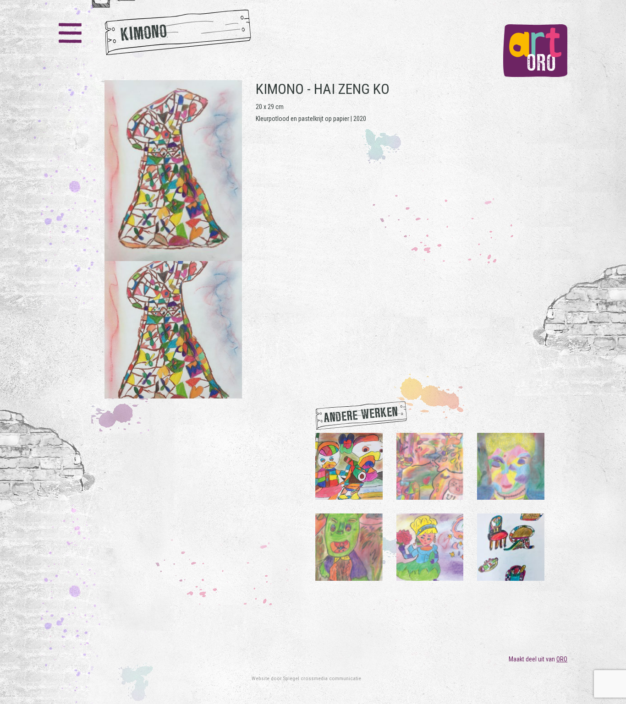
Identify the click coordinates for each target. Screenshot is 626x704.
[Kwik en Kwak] (349, 465)
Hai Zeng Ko (352, 89)
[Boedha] (510, 465)
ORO (561, 659)
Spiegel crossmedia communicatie (322, 678)
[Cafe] (510, 547)
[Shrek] (349, 547)
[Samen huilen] (430, 465)
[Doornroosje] (430, 547)
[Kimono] (173, 239)
